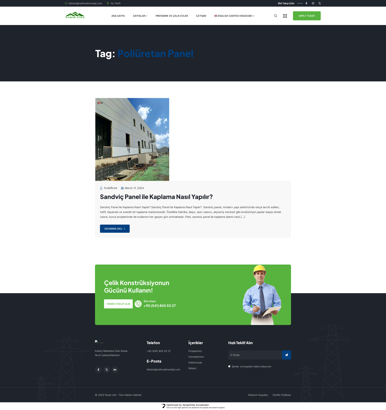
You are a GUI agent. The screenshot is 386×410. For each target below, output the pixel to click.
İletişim (201, 15)
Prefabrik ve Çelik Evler (172, 15)
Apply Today (307, 15)
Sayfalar (139, 15)
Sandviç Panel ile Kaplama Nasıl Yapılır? (156, 196)
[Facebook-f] (306, 3)
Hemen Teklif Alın (118, 303)
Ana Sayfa (118, 15)
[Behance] (115, 369)
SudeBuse (110, 187)
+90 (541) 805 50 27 (160, 305)
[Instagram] (313, 3)
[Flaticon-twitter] (319, 3)
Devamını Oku (113, 228)
